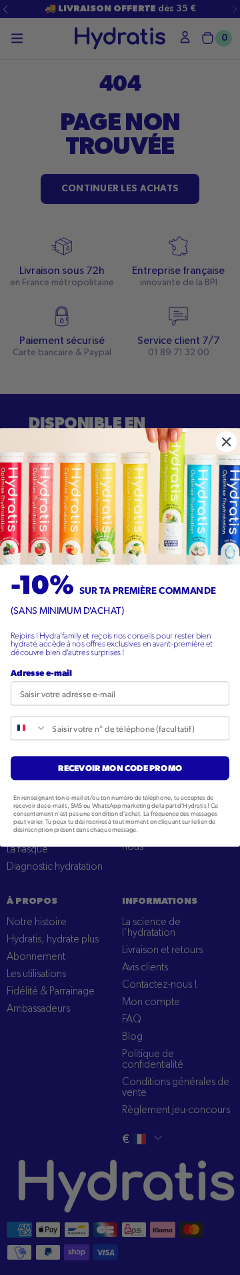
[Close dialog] (226, 442)
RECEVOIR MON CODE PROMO (120, 768)
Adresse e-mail (41, 672)
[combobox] (29, 727)
